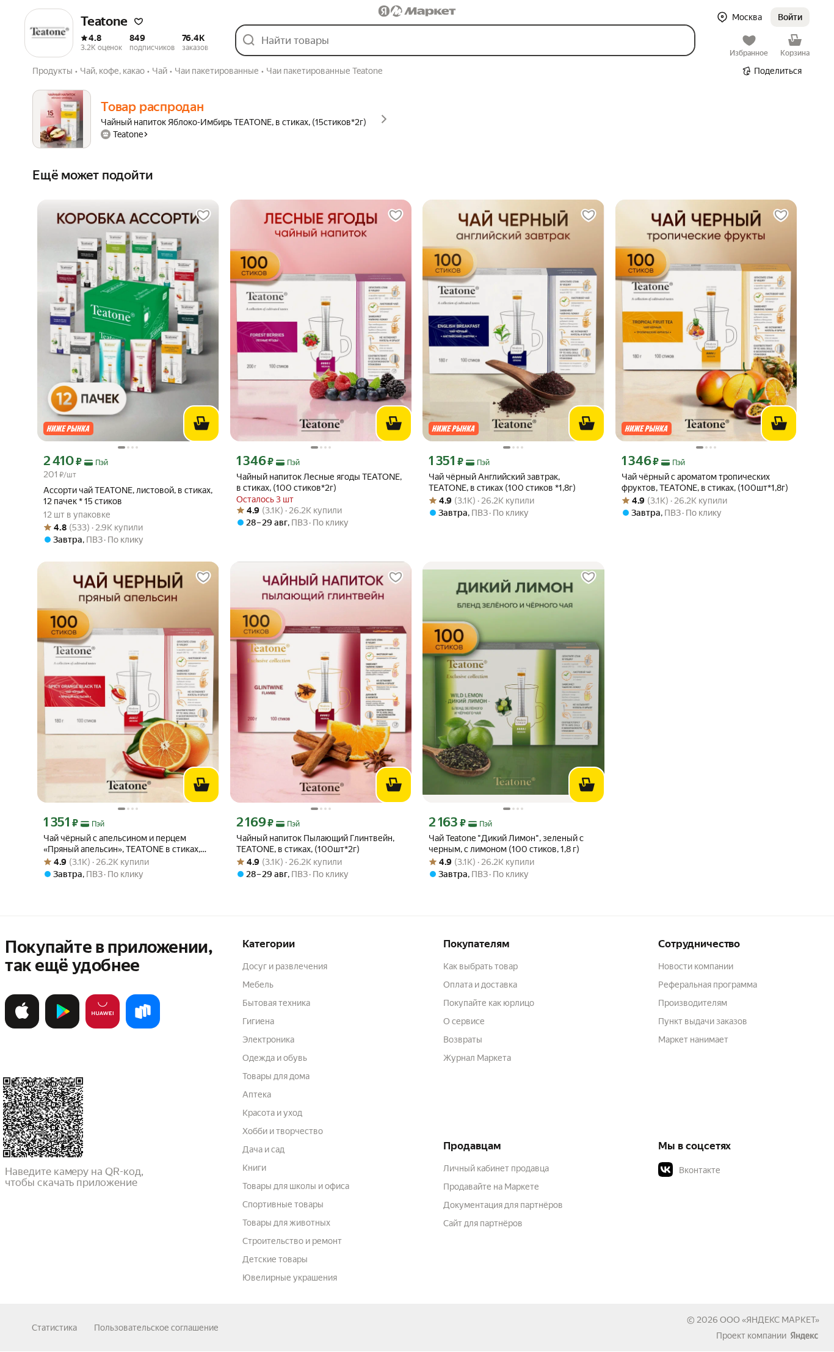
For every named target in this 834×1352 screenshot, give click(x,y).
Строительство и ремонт (292, 1241)
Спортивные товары (283, 1204)
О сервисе (464, 1021)
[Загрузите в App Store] (22, 1026)
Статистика (54, 1327)
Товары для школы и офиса (295, 1186)
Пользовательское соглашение (156, 1327)
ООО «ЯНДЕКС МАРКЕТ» (769, 1320)
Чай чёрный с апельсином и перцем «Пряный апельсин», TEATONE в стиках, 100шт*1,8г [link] (121, 844)
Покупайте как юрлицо (488, 1003)
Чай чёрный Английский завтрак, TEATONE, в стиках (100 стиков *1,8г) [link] (502, 482)
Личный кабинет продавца (496, 1168)
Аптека (256, 1094)
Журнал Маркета (477, 1058)
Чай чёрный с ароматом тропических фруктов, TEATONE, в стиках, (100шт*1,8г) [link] (705, 482)
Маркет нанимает (693, 1039)
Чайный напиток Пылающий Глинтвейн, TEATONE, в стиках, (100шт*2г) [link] (315, 843)
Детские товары (275, 1259)
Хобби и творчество (282, 1131)
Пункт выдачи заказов (702, 1021)
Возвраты (462, 1039)
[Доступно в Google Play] (62, 1026)
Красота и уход (272, 1113)
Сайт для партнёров (483, 1223)
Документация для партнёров (503, 1205)
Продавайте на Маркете (491, 1186)
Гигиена (258, 1021)
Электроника (268, 1039)
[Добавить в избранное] (203, 215)
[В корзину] (201, 423)
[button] (138, 21)
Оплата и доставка (480, 984)
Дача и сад (263, 1149)
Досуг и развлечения (284, 966)
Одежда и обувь (274, 1058)
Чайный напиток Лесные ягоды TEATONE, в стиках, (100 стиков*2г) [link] (319, 482)
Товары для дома (276, 1076)
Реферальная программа (707, 984)
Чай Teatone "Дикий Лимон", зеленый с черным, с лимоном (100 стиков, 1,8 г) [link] (506, 843)
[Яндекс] (804, 1335)
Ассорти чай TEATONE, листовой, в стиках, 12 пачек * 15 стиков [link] (127, 495)
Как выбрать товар (480, 966)
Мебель (258, 984)
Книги (254, 1168)
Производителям (692, 1003)
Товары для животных (286, 1222)
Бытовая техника (276, 1003)
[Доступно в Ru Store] (143, 1026)
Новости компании (695, 966)
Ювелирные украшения (289, 1277)
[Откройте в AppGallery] (102, 1026)
